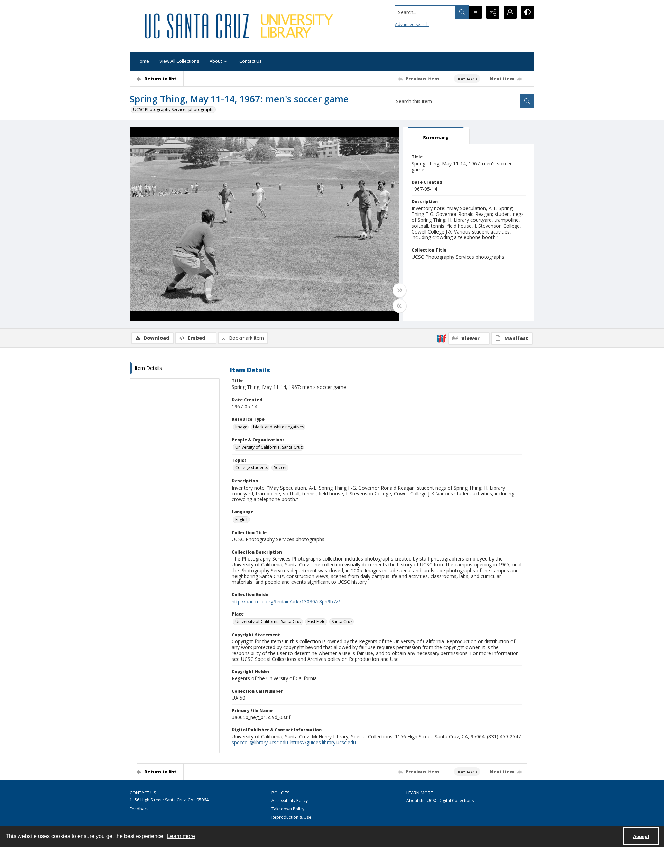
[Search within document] (527, 101)
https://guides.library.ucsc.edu (323, 742)
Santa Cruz (342, 622)
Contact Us (250, 61)
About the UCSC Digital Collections (440, 800)
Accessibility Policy (289, 800)
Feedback (139, 809)
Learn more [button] (181, 836)
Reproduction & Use (291, 817)
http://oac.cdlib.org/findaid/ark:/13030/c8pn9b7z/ (286, 601)
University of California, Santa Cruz (269, 447)
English (242, 519)
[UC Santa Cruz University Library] (240, 26)
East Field (316, 622)
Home (143, 61)
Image (241, 427)
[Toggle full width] (399, 290)
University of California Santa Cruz (268, 622)
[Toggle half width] (399, 306)
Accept (641, 836)
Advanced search (412, 24)
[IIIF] (441, 338)
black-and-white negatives (278, 427)
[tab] (436, 136)
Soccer (280, 468)
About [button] (216, 61)
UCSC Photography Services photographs (173, 109)
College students (251, 468)
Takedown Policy (287, 809)
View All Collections (179, 61)
